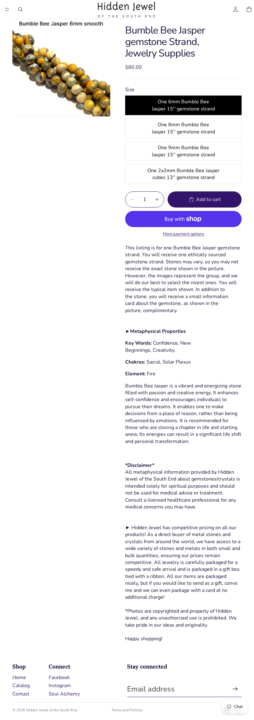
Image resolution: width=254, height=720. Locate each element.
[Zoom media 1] (61, 68)
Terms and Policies (127, 710)
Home (19, 677)
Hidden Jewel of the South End (51, 710)
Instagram (60, 685)
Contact (20, 694)
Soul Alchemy (64, 694)
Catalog (21, 685)
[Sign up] (235, 688)
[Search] (20, 9)
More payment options (183, 234)
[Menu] (7, 9)
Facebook (59, 677)
